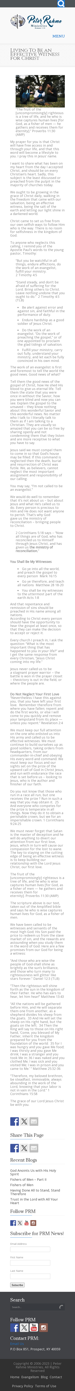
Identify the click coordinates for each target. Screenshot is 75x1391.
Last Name (16, 1271)
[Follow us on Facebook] (13, 1223)
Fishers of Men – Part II (28, 1179)
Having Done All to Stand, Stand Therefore (35, 1192)
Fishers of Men (21, 1185)
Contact (56, 1377)
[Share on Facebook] (14, 1121)
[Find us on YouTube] (26, 1223)
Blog (44, 1377)
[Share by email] (33, 1121)
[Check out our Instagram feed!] (33, 1223)
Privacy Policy (22, 1386)
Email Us (17, 1343)
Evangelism (30, 1377)
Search (61, 3)
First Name (16, 1257)
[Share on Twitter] (24, 1121)
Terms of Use (45, 1386)
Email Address (18, 1244)
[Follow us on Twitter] (20, 1223)
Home (14, 1377)
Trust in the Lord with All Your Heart (34, 1201)
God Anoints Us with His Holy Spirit (33, 1172)
